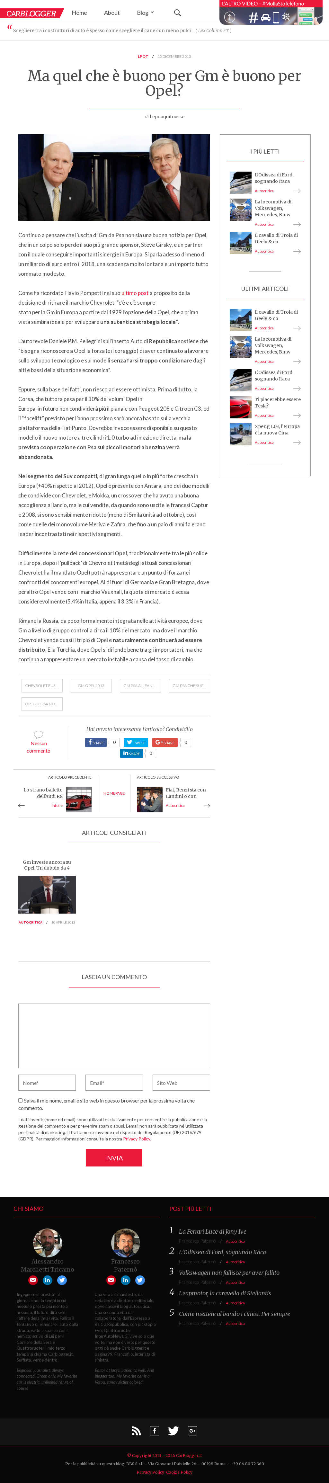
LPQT (143, 56)
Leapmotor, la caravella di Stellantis (225, 1293)
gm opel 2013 (91, 685)
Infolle (57, 805)
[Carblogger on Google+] (192, 1433)
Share (99, 742)
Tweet (138, 743)
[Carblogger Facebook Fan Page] (154, 1433)
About (112, 12)
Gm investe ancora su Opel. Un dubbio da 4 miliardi (47, 868)
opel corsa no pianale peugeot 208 (44, 703)
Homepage (114, 793)
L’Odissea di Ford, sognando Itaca (222, 1252)
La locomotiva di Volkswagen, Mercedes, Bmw (273, 208)
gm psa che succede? (191, 685)
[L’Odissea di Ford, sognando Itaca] (241, 182)
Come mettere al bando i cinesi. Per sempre (234, 1314)
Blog (143, 12)
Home (79, 12)
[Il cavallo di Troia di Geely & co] (241, 242)
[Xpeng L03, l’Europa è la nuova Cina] (241, 434)
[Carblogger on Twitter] (173, 1433)
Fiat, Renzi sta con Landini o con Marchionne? (186, 796)
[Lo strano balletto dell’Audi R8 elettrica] (79, 799)
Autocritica (175, 805)
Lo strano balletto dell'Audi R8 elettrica (43, 796)
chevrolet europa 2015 (44, 685)
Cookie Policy (179, 1472)
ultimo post (135, 293)
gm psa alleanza (140, 685)
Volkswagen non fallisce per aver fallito (229, 1272)
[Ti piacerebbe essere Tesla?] (241, 407)
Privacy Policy (136, 1138)
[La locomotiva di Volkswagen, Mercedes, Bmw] (241, 209)
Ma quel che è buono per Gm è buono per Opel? (164, 83)
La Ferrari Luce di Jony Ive (212, 1231)
